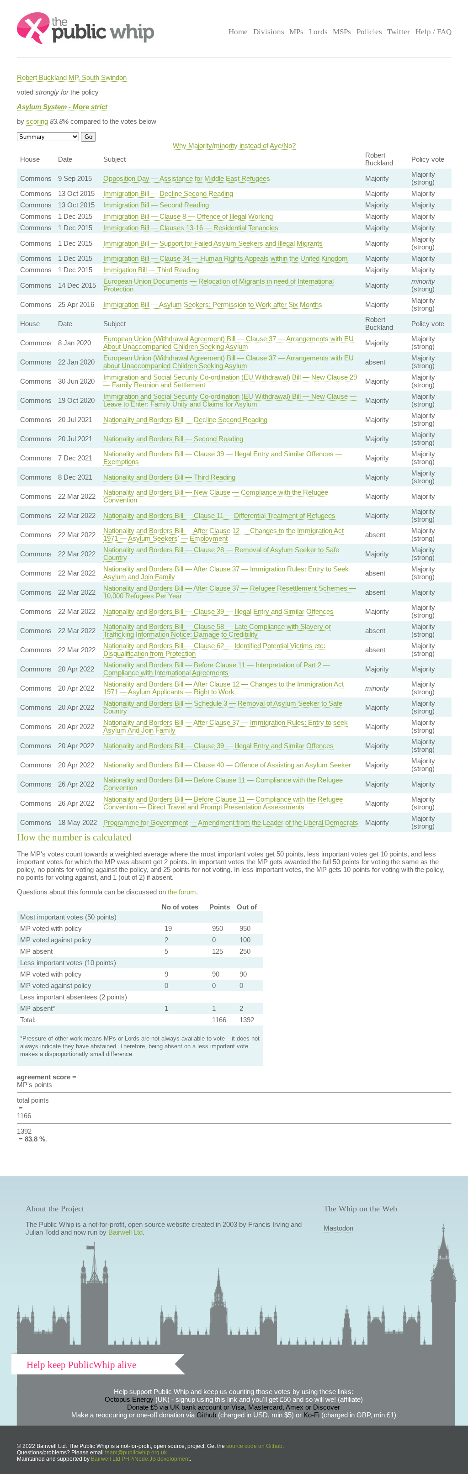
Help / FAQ (433, 31)
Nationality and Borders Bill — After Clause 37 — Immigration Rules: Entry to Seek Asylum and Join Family (226, 573)
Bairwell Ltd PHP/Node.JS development (140, 1459)
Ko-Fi (311, 1415)
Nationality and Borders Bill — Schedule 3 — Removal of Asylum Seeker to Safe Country (222, 707)
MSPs (342, 31)
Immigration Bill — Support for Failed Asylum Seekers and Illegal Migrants (213, 243)
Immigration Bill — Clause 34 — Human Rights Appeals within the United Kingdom (225, 258)
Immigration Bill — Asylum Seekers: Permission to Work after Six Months (212, 304)
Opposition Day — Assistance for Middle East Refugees (186, 178)
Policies (369, 31)
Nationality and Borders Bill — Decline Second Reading (185, 419)
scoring (37, 121)
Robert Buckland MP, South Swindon (72, 77)
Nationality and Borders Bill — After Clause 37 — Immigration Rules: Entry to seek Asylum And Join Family (225, 726)
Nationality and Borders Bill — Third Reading (169, 477)
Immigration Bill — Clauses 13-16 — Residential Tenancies (190, 228)
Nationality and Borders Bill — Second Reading (173, 439)
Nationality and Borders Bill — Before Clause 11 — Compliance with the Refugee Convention (223, 784)
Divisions (268, 31)
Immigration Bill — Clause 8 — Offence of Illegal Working (188, 216)
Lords (318, 31)
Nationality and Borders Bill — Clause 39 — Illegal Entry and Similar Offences (218, 611)
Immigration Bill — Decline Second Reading (168, 193)
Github (206, 1415)
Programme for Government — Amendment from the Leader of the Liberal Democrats (230, 822)
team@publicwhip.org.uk (136, 1452)
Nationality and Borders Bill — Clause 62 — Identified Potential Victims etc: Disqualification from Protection (214, 649)
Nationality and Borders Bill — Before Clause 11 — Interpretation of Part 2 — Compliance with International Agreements (216, 668)
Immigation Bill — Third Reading (151, 270)
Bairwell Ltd (125, 1232)
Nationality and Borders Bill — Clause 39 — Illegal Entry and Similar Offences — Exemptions (222, 457)
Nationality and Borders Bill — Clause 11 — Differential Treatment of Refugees (219, 515)
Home (238, 31)
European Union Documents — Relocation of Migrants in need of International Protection (218, 285)
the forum (182, 892)
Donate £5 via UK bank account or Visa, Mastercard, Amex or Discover (233, 1407)
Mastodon (338, 1228)
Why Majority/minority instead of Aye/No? (234, 145)
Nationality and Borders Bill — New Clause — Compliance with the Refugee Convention (215, 496)
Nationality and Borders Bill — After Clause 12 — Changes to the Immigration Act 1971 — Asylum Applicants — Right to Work (223, 688)
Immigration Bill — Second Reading (156, 205)
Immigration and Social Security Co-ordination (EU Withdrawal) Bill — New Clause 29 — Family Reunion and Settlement (230, 381)
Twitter (398, 31)
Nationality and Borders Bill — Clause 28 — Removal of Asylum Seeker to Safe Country (221, 553)
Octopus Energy (129, 1399)
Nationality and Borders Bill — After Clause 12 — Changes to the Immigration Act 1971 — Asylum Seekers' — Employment (223, 534)
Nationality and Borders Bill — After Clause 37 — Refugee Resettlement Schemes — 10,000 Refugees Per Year (229, 592)
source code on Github (254, 1446)
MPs (296, 31)
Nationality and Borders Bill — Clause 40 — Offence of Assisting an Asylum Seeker (227, 765)
